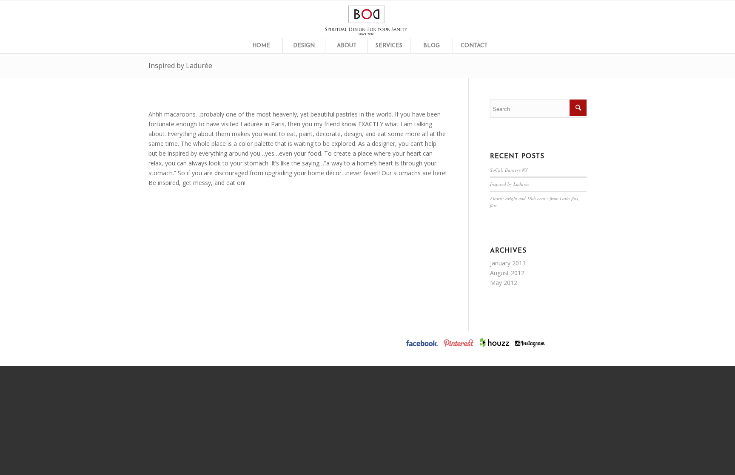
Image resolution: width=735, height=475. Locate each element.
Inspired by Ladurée (180, 65)
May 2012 (503, 283)
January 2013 (508, 263)
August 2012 (507, 273)
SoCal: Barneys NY (508, 170)
